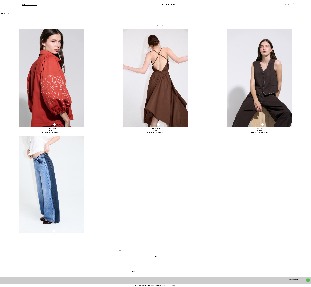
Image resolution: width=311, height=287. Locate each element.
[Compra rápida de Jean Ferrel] (54, 231)
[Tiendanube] (305, 279)
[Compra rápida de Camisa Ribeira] (54, 124)
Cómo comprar (124, 264)
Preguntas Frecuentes (113, 264)
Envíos (132, 264)
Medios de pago (140, 264)
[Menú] (19, 4)
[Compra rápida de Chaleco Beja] (262, 124)
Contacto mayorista (186, 264)
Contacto (177, 264)
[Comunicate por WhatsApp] (308, 280)
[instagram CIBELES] (150, 259)
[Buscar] (35, 4)
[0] (292, 4)
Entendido (172, 285)
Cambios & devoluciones (152, 264)
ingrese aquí (43, 278)
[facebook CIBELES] (155, 259)
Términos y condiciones (166, 264)
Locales (195, 264)
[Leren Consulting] (294, 279)
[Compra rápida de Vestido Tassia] (158, 124)
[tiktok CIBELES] (159, 259)
